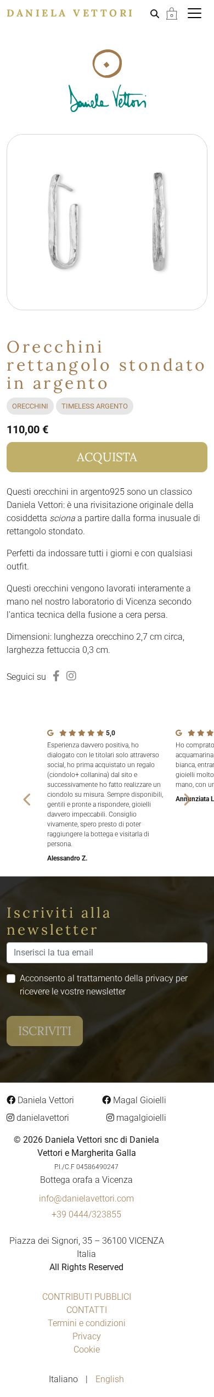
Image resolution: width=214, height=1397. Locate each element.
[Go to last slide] (27, 799)
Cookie (87, 1349)
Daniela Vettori (71, 13)
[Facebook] (56, 676)
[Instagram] (71, 676)
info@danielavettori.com (86, 1198)
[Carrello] (172, 13)
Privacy (86, 1336)
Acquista (107, 457)
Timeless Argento (94, 406)
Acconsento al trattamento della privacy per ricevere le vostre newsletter (104, 985)
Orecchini (30, 406)
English (109, 1379)
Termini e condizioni (87, 1323)
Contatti (86, 1310)
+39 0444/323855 (86, 1214)
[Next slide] (186, 799)
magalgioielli (140, 1118)
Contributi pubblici (86, 1297)
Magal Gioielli (138, 1100)
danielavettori (41, 1118)
